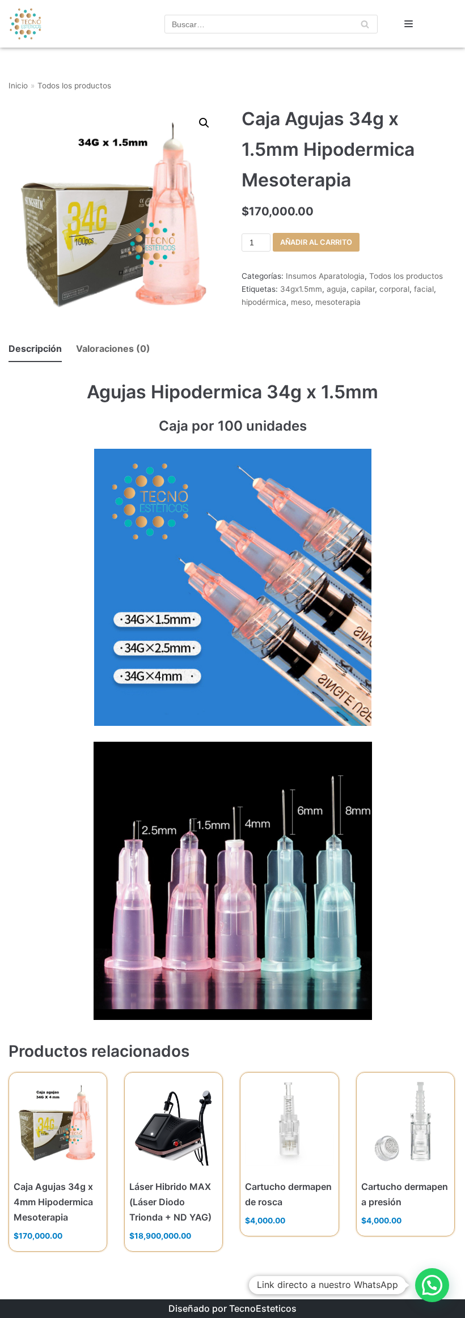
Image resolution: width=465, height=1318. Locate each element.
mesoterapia (338, 302)
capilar (363, 289)
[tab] (35, 349)
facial (424, 289)
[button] (432, 1285)
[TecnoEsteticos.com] (43, 24)
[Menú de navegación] (408, 24)
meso (301, 302)
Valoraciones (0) (113, 348)
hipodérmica (264, 302)
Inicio (18, 85)
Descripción (35, 348)
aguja (336, 289)
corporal (394, 289)
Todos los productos (74, 85)
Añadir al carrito (316, 242)
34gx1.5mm (301, 289)
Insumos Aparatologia (325, 275)
